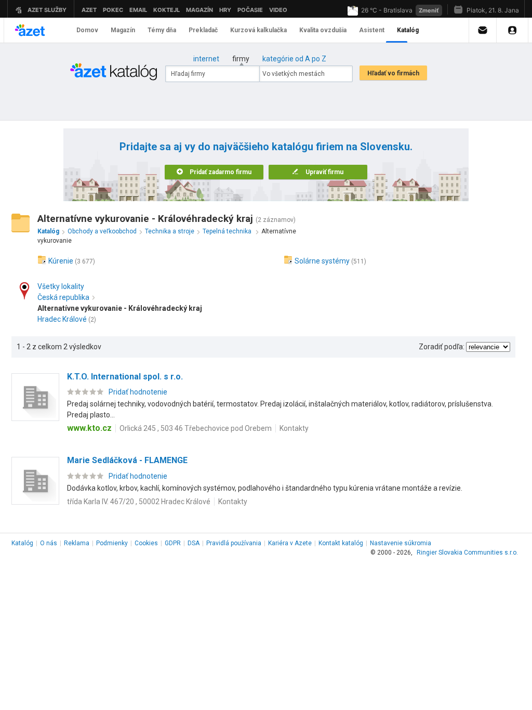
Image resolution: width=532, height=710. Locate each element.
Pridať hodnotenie (138, 392)
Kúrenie (60, 261)
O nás (48, 543)
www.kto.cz (89, 428)
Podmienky (112, 543)
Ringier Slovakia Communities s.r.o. (467, 552)
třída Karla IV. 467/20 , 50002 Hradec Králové (138, 501)
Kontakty (294, 428)
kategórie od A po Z (294, 59)
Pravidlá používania (233, 543)
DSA (194, 543)
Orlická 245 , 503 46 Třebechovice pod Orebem (195, 428)
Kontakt (340, 543)
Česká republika (63, 297)
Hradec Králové (62, 319)
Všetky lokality (60, 286)
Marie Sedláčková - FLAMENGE (127, 460)
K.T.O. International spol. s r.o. (125, 377)
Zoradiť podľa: (441, 347)
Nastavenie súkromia (400, 543)
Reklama (76, 543)
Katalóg (22, 543)
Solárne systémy (322, 261)
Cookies (146, 543)
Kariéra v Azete (290, 543)
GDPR (173, 543)
